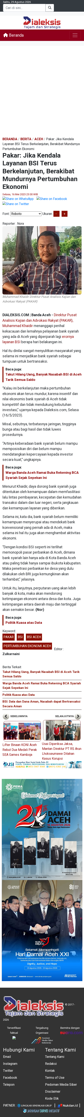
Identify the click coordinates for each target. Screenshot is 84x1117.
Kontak (50, 1071)
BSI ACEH (34, 637)
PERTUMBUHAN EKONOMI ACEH (27, 646)
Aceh (38, 139)
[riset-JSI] (42, 764)
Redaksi (51, 1064)
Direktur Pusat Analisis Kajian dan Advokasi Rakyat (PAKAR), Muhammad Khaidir (39, 320)
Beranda (16, 35)
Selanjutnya (64, 716)
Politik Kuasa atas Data (24, 623)
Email (7, 1057)
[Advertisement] (42, 92)
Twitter (8, 1071)
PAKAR (8, 637)
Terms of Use (54, 1078)
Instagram (10, 1064)
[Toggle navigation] (75, 35)
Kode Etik (52, 1098)
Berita (25, 139)
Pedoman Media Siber (61, 1085)
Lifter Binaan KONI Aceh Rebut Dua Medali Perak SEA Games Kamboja (19, 750)
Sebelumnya (19, 716)
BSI (20, 637)
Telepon (8, 1085)
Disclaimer (52, 1091)
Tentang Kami (54, 1057)
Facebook (10, 1078)
